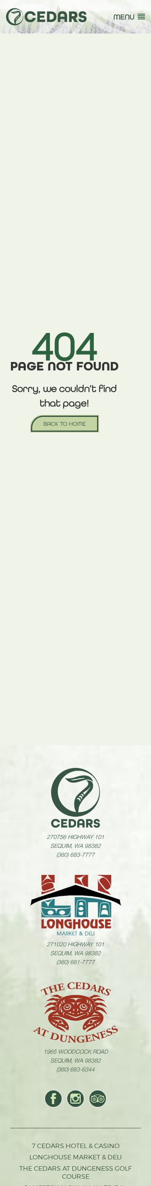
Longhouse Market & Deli (75, 1157)
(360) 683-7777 (75, 854)
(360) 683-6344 (75, 1069)
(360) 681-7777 (75, 962)
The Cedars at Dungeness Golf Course (75, 1172)
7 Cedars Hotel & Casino (76, 1146)
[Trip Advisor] (98, 1099)
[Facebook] (53, 1099)
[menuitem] (53, 1099)
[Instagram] (75, 1099)
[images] (75, 798)
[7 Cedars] (46, 16)
